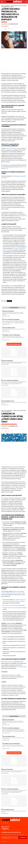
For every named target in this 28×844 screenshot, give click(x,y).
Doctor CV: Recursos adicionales (10, 319)
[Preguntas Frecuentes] (14, 352)
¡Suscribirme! (22, 837)
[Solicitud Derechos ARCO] (14, 392)
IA (2, 310)
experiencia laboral (20, 215)
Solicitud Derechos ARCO (8, 327)
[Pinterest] (8, 28)
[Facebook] (2, 28)
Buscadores (7, 5)
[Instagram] (3, 823)
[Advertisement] (14, 59)
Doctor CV (6, 26)
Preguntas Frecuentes (8, 311)
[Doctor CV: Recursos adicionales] (14, 372)
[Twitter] (5, 28)
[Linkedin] (5, 823)
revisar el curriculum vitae (12, 148)
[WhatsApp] (11, 28)
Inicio (2, 5)
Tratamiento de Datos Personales (11, 335)
